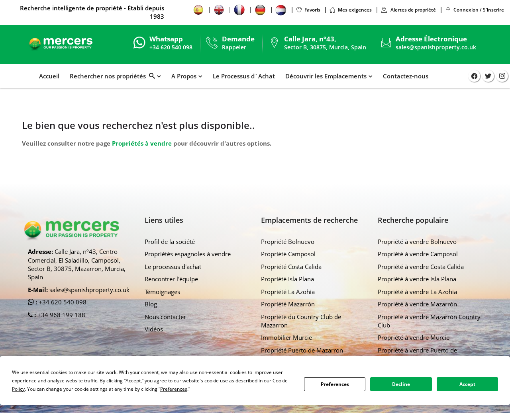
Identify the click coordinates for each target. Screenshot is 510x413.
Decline (401, 384)
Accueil (49, 76)
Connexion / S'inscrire (478, 9)
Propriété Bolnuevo (287, 241)
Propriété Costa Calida (291, 267)
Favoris (312, 9)
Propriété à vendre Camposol (418, 254)
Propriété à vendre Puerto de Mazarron (417, 354)
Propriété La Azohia (288, 292)
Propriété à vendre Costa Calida (421, 267)
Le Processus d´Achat (244, 76)
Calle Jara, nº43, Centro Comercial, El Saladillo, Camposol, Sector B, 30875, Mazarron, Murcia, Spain (77, 264)
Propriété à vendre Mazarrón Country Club (429, 321)
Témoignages (162, 292)
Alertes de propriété (412, 9)
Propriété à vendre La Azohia (417, 292)
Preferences (335, 384)
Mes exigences (355, 9)
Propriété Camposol (288, 254)
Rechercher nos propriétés (109, 76)
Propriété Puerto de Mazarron (302, 350)
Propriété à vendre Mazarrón (417, 304)
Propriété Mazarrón (288, 304)
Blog (151, 304)
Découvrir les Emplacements (326, 76)
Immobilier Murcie (286, 337)
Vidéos (154, 329)
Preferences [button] (173, 389)
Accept (467, 384)
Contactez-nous (405, 76)
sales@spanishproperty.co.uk (436, 47)
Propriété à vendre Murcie (413, 337)
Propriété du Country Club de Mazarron (301, 321)
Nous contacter (165, 317)
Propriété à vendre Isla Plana (417, 279)
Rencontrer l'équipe (171, 279)
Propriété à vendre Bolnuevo (417, 241)
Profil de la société (170, 241)
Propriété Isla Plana (287, 279)
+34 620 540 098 (61, 302)
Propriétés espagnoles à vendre (188, 254)
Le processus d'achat (173, 267)
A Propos (183, 76)
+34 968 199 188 (60, 315)
